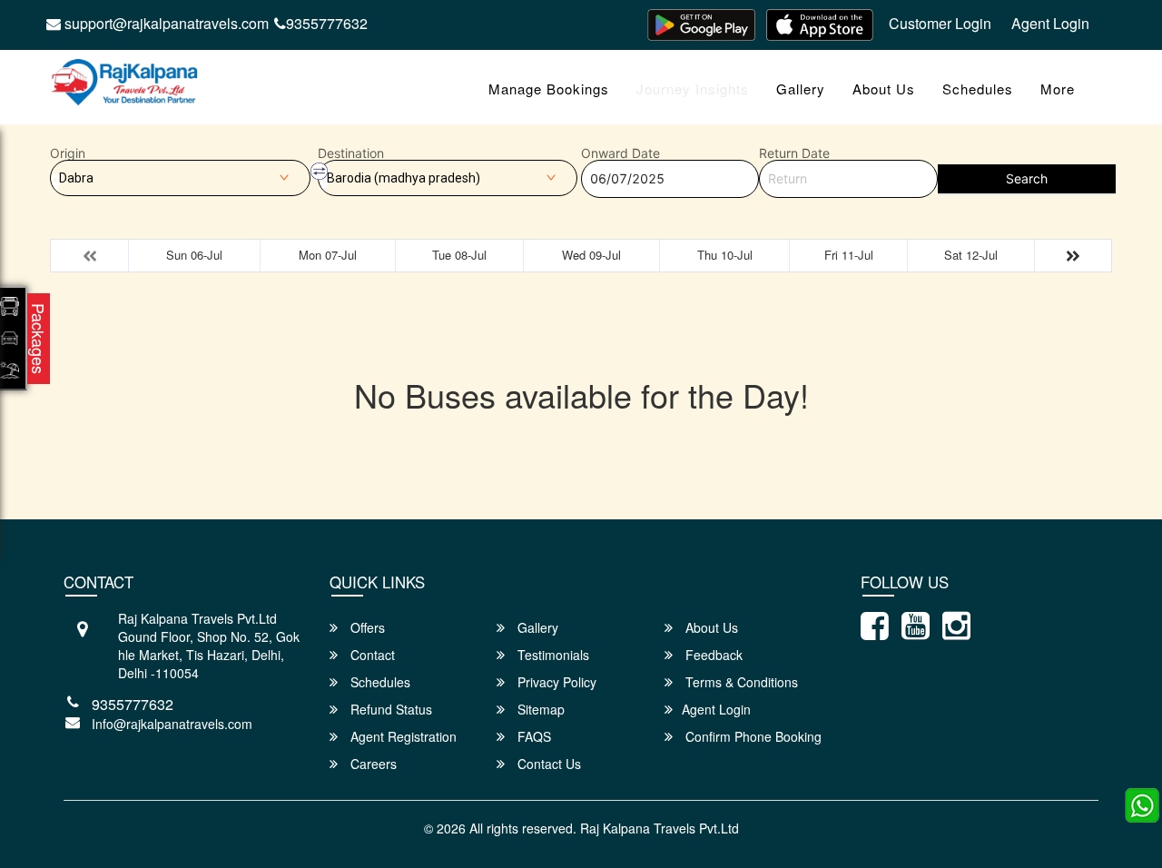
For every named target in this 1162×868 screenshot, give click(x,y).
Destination (351, 153)
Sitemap (539, 709)
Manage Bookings (548, 88)
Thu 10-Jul (725, 254)
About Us (883, 88)
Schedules (977, 88)
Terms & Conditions (740, 682)
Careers (372, 764)
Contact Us (547, 764)
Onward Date (620, 153)
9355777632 (327, 23)
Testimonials (551, 655)
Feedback (712, 655)
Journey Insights (692, 88)
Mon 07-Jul (328, 254)
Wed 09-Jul (591, 254)
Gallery (800, 88)
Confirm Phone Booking (752, 736)
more (1057, 88)
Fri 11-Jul (848, 254)
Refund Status (389, 709)
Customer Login (940, 23)
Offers (366, 627)
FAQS (532, 736)
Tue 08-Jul (459, 254)
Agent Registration (402, 736)
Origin (67, 153)
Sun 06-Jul (194, 254)
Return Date (794, 153)
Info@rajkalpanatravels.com (172, 724)
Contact (371, 655)
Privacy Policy (555, 682)
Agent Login (1050, 23)
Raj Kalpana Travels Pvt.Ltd (659, 828)
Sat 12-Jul (971, 254)
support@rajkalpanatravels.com (165, 23)
